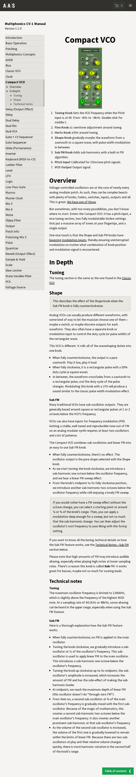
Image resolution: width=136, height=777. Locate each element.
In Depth (15, 91)
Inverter (10, 154)
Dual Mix (11, 126)
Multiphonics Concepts (20, 54)
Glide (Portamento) (18, 148)
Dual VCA (11, 131)
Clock (9, 77)
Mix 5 (8, 204)
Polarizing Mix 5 (15, 237)
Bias (8, 65)
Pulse (9, 243)
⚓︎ (80, 180)
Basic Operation (16, 43)
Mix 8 (8, 209)
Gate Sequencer (15, 142)
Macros (10, 192)
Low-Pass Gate (15, 187)
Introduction (13, 38)
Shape (17, 99)
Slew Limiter (13, 270)
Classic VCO (13, 71)
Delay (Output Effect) (19, 109)
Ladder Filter (13, 165)
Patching (11, 49)
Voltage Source (15, 287)
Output (10, 226)
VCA (8, 281)
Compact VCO (15, 82)
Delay (9, 115)
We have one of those (81, 202)
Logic (9, 181)
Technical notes (23, 104)
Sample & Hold (15, 259)
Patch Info (12, 231)
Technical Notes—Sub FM (112, 545)
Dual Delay (12, 120)
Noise (9, 215)
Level (8, 170)
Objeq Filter (13, 220)
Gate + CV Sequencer (19, 137)
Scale (8, 265)
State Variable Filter (18, 276)
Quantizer (11, 248)
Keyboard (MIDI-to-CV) (20, 159)
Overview (15, 86)
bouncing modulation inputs (67, 240)
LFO (8, 176)
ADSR (9, 60)
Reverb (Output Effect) (20, 254)
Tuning (17, 95)
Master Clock (14, 198)
